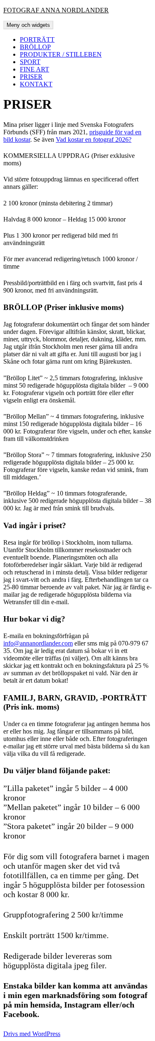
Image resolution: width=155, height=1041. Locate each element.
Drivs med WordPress (31, 1033)
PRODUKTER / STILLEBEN (61, 54)
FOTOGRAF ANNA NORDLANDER (56, 10)
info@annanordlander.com (38, 643)
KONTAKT (36, 84)
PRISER (31, 76)
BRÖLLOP (35, 46)
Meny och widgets (28, 25)
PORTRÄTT (37, 39)
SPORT (30, 61)
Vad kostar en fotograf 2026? (93, 139)
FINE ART (34, 69)
